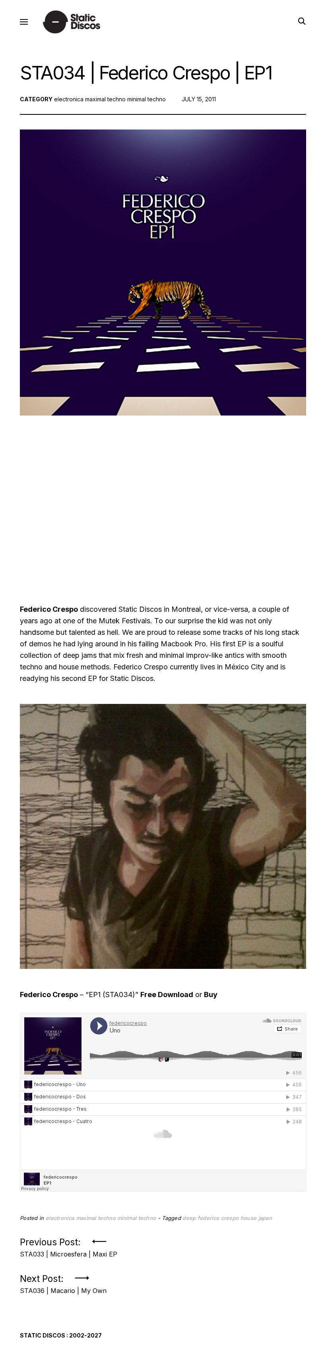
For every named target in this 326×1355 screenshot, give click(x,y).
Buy (210, 994)
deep (189, 1218)
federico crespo (218, 1218)
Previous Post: (68, 1245)
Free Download (166, 994)
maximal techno (105, 99)
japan (265, 1218)
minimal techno (146, 99)
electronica (68, 99)
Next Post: (63, 1281)
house (249, 1218)
